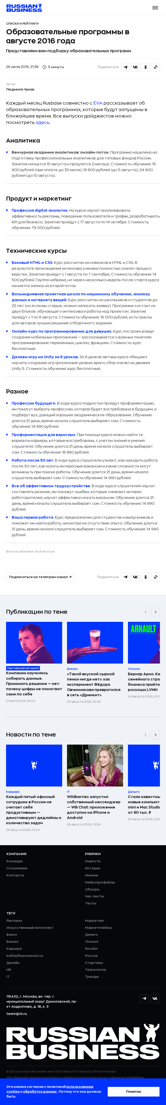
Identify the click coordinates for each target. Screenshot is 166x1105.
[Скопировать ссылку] (155, 67)
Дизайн (12, 963)
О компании (16, 868)
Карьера (14, 948)
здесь (42, 122)
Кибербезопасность (24, 955)
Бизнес (12, 941)
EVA (97, 103)
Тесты (90, 903)
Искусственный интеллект (30, 927)
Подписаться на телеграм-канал (38, 577)
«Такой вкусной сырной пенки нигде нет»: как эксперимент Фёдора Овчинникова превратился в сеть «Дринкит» (93, 684)
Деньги (91, 934)
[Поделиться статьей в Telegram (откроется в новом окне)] (125, 67)
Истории (92, 868)
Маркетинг (94, 920)
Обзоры (92, 889)
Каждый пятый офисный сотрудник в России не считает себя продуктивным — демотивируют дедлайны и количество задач (33, 810)
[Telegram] (144, 998)
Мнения (91, 875)
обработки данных (40, 1091)
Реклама (14, 920)
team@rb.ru (16, 1014)
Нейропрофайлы (100, 882)
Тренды (92, 976)
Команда (14, 861)
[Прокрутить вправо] (155, 612)
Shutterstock (45, 551)
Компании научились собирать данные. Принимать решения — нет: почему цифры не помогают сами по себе (34, 683)
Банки (11, 934)
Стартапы (94, 963)
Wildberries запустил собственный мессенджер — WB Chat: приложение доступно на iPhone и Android (93, 807)
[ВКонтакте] (155, 998)
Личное (91, 941)
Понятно (133, 1091)
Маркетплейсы (98, 927)
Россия (91, 955)
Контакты (15, 875)
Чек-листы (94, 896)
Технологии (95, 969)
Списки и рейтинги (22, 23)
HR (8, 969)
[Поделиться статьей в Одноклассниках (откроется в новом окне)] (145, 67)
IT (8, 976)
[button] (155, 7)
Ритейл (91, 948)
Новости (92, 861)
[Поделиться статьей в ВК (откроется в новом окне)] (135, 67)
